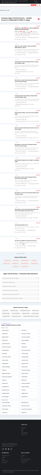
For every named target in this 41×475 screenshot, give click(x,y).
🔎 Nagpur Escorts (7, 260)
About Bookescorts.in (6, 455)
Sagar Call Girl (6, 310)
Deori (30, 183)
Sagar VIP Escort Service (17, 316)
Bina (29, 200)
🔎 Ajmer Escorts (16, 260)
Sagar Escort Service (14, 310)
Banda (17, 217)
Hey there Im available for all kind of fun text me (26, 240)
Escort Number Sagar (16, 313)
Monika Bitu (19, 52)
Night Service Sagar (26, 313)
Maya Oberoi (19, 69)
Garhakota (18, 168)
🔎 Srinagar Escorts (15, 263)
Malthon (17, 121)
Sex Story (3, 457)
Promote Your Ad (24, 434)
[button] (20, 19)
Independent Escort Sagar (25, 310)
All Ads (22, 429)
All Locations (23, 427)
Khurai (17, 137)
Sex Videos (23, 455)
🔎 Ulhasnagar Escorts (24, 263)
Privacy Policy (4, 462)
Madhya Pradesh (36, 37)
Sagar (29, 37)
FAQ (22, 457)
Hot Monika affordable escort (21, 225)
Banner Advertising (24, 432)
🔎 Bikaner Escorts (16, 266)
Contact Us (23, 462)
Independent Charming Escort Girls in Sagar (31, 316)
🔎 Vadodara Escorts (24, 266)
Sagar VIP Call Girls (7, 316)
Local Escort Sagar (36, 313)
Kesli (29, 151)
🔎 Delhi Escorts (34, 260)
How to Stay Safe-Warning (25, 459)
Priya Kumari (19, 37)
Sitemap (3, 459)
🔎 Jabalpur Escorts (6, 263)
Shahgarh (17, 71)
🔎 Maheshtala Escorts (25, 260)
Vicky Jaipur (19, 230)
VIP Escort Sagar (35, 310)
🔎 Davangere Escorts (34, 263)
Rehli (29, 86)
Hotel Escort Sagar (6, 313)
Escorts (24, 230)
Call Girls (24, 37)
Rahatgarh (17, 104)
